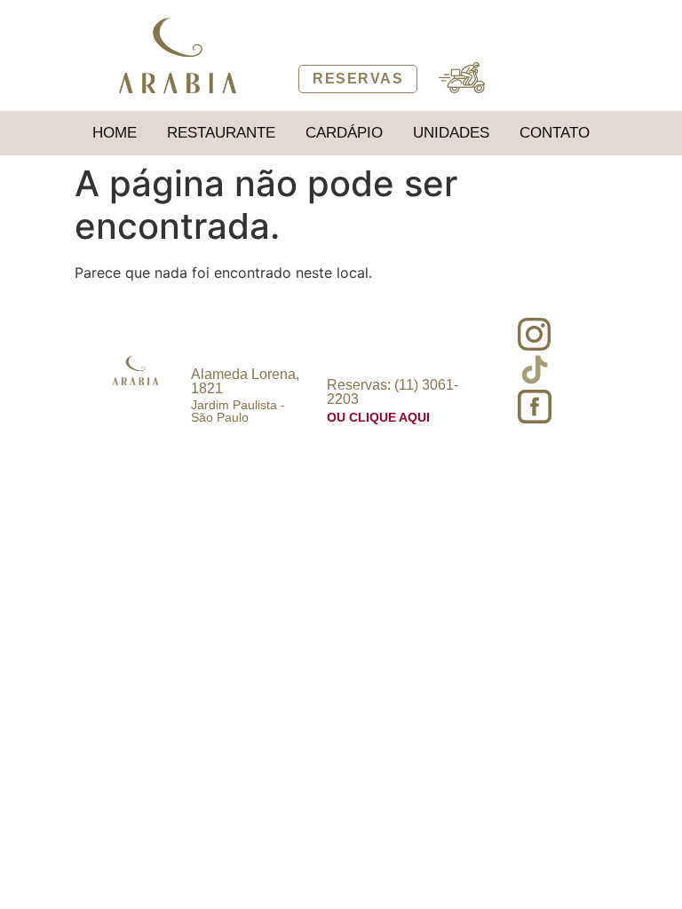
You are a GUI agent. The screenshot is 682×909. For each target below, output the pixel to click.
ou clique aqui (378, 417)
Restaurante (221, 132)
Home (114, 132)
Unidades (451, 132)
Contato (554, 132)
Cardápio (344, 132)
